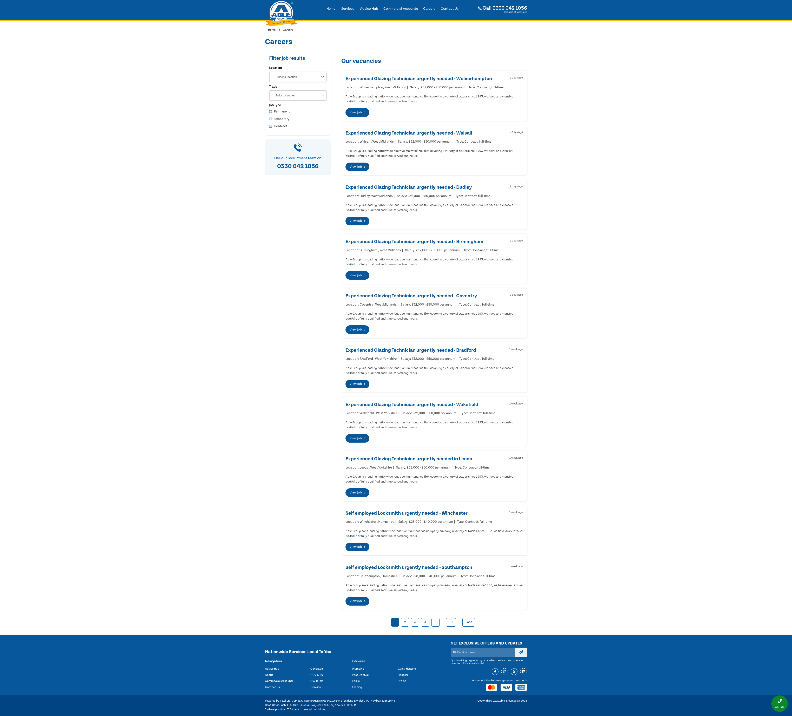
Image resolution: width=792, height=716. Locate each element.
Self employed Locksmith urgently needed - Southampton (408, 567)
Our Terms (316, 681)
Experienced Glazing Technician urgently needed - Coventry (411, 296)
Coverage (316, 668)
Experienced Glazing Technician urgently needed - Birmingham (414, 242)
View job (356, 112)
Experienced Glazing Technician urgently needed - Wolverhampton (418, 79)
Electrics (403, 675)
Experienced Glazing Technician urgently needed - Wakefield (411, 405)
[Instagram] (504, 672)
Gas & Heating (407, 668)
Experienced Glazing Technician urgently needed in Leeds (408, 459)
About (269, 675)
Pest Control (360, 675)
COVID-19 (316, 675)
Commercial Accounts (279, 681)
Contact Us (272, 687)
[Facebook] (495, 672)
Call (504, 8)
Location (275, 68)
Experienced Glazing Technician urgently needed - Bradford (410, 350)
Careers (288, 30)
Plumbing (358, 668)
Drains (402, 681)
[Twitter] (514, 672)
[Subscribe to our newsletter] (521, 652)
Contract (280, 126)
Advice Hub (272, 668)
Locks (356, 681)
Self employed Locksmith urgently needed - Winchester (406, 513)
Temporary (281, 119)
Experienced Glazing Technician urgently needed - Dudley (408, 187)
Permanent (282, 111)
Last (469, 622)
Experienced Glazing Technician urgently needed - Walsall (408, 133)
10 (451, 622)
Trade (273, 86)
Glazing (357, 687)
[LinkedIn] (523, 672)
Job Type (275, 105)
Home (272, 30)
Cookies (315, 687)
